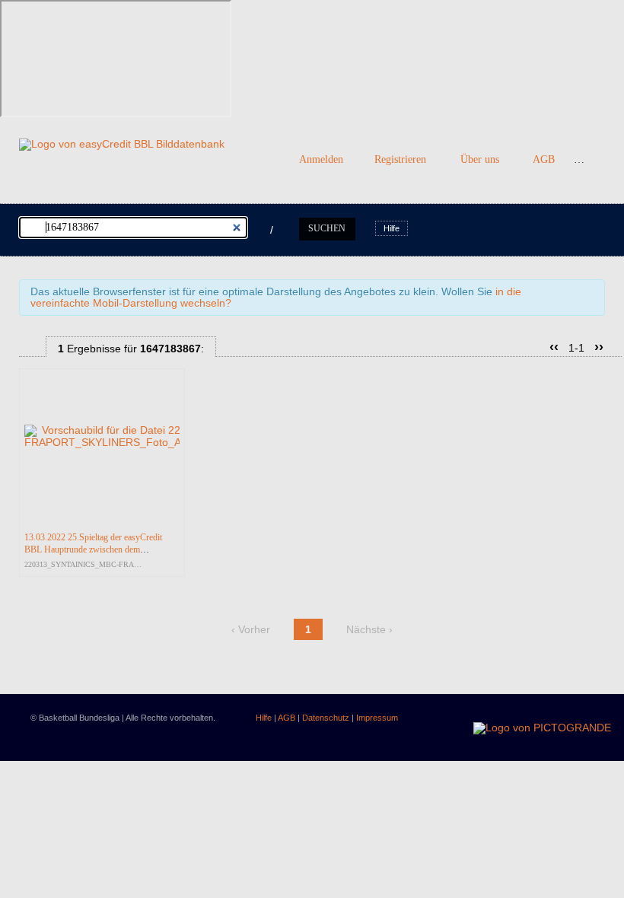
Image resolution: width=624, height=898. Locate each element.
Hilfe (392, 228)
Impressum (377, 717)
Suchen (326, 228)
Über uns (479, 159)
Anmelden (321, 159)
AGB (544, 159)
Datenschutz (325, 717)
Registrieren (400, 159)
